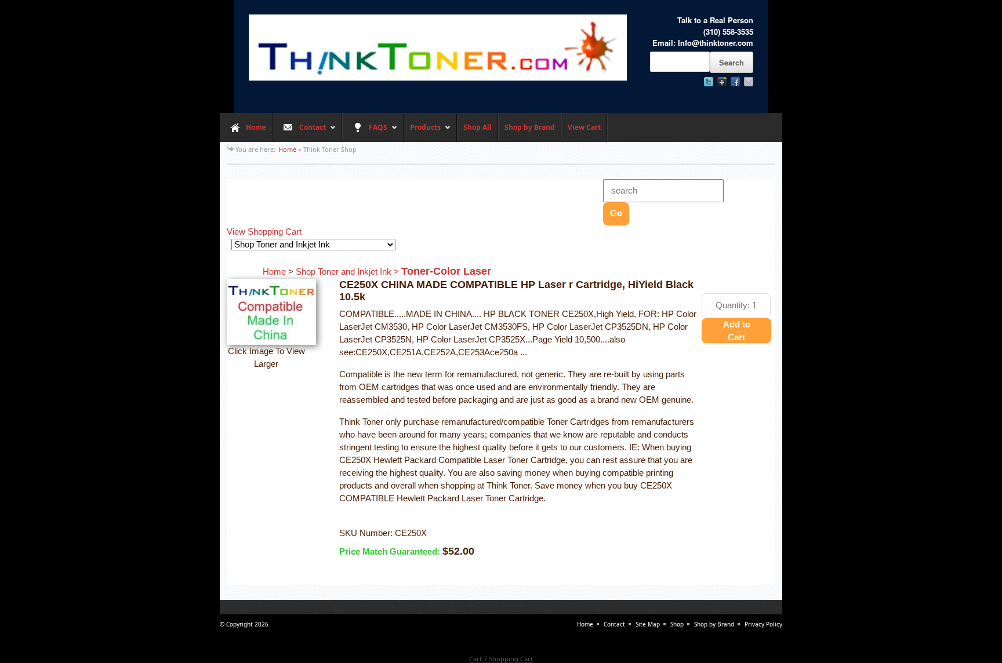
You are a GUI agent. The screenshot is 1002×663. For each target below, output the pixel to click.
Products (422, 132)
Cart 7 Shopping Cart (501, 658)
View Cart (584, 127)
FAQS (364, 132)
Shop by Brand (529, 127)
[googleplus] (722, 81)
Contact (299, 132)
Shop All (477, 127)
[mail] (748, 81)
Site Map (648, 624)
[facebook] (735, 81)
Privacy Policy (763, 624)
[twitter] (708, 81)
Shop (677, 624)
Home (256, 127)
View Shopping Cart (264, 231)
